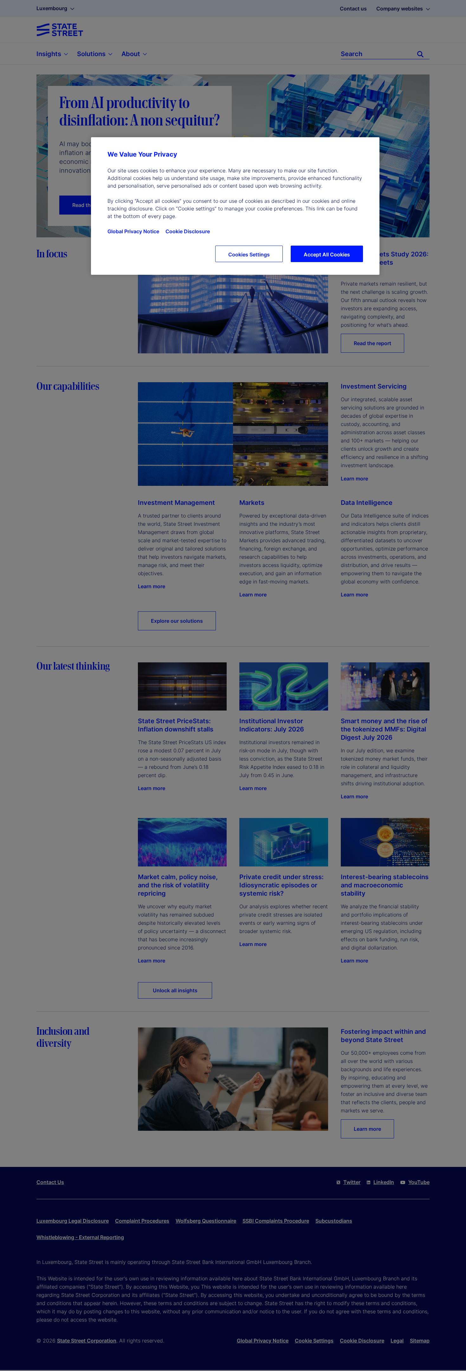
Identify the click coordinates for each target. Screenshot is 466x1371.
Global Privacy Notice (133, 231)
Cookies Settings (249, 254)
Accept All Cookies (327, 254)
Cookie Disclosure (187, 231)
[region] (235, 206)
